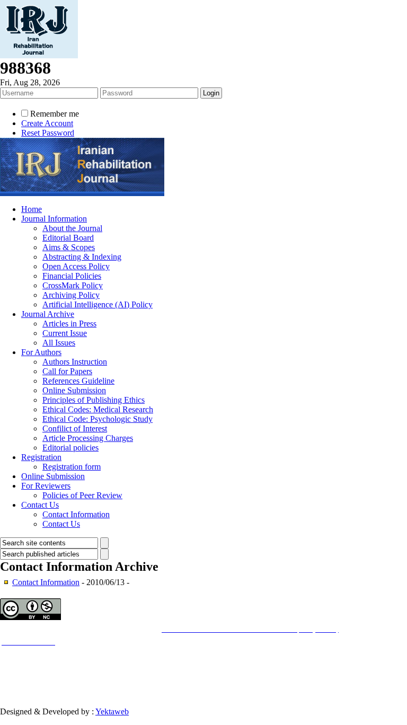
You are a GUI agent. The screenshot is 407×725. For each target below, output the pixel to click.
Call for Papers (67, 371)
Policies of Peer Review (82, 495)
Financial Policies (71, 275)
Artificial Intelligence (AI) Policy (97, 304)
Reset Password (47, 132)
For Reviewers (45, 485)
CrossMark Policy (72, 285)
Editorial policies (70, 447)
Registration (41, 457)
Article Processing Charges (87, 438)
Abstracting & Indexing (81, 256)
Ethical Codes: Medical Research (97, 409)
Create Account (47, 123)
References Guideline (78, 380)
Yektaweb (112, 711)
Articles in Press (69, 323)
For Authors (41, 352)
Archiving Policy (71, 294)
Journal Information (54, 218)
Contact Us (40, 504)
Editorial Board (68, 237)
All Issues (58, 342)
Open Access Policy (76, 266)
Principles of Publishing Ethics (93, 399)
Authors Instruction (74, 361)
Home (31, 209)
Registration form (71, 466)
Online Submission (74, 390)
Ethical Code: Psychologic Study (97, 418)
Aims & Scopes (68, 247)
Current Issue (64, 333)
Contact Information (76, 514)
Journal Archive (47, 314)
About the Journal (72, 228)
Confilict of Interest (74, 428)
